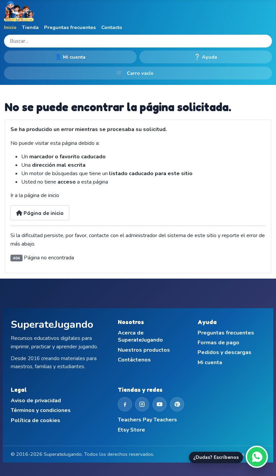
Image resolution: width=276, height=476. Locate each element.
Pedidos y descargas (224, 352)
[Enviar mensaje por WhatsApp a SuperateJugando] (257, 457)
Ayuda (205, 57)
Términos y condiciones (41, 410)
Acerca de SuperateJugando (140, 336)
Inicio (10, 27)
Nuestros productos (144, 350)
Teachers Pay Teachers (147, 419)
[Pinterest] (177, 404)
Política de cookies (35, 420)
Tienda (30, 27)
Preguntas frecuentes (70, 27)
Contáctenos (134, 359)
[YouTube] (159, 404)
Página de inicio (43, 213)
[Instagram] (142, 404)
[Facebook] (125, 404)
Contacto (111, 27)
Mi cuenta (70, 57)
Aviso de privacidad (36, 400)
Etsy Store (131, 430)
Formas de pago (218, 342)
